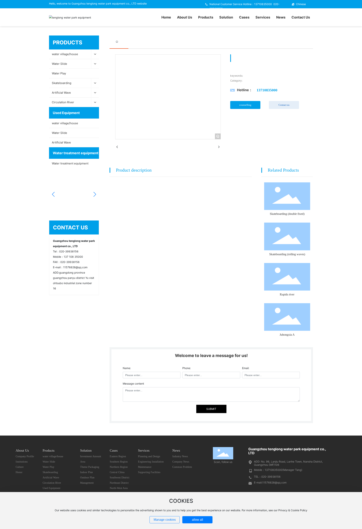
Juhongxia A (287, 334)
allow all (197, 519)
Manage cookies (165, 519)
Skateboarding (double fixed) (287, 213)
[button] (53, 194)
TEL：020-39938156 (267, 476)
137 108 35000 (73, 256)
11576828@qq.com (75, 267)
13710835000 (263, 4)
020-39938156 (68, 251)
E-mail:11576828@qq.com (270, 482)
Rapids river (287, 294)
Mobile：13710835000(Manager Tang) (278, 469)
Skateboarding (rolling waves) (287, 254)
